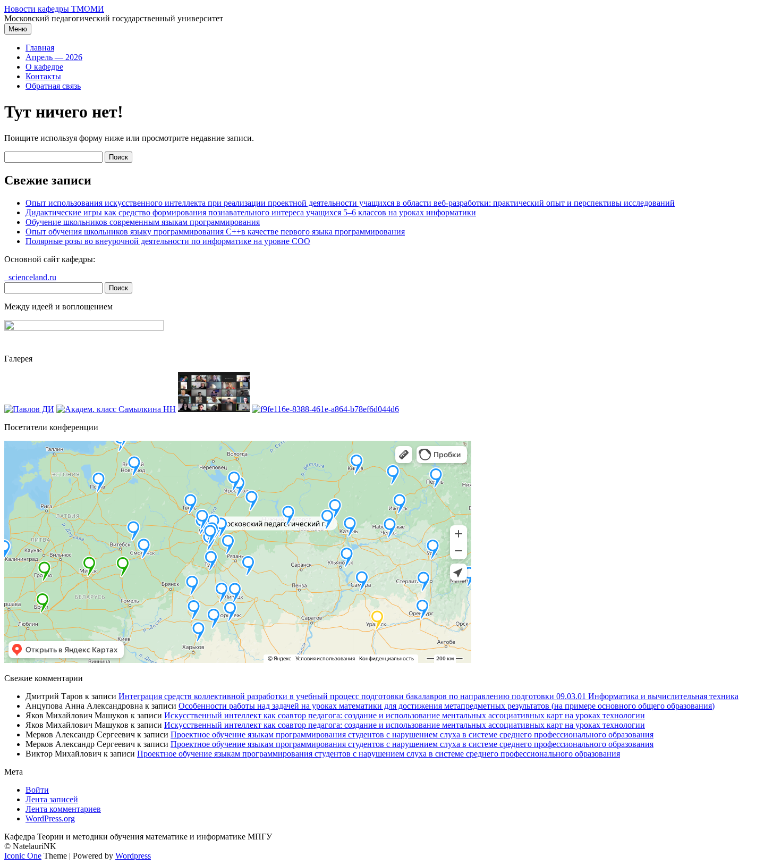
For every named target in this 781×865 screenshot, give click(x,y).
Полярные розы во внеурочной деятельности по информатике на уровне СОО (168, 241)
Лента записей (52, 799)
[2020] (29, 409)
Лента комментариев (63, 808)
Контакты (43, 76)
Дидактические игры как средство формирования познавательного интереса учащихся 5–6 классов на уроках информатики (251, 212)
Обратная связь (53, 85)
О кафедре (44, 66)
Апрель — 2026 (54, 57)
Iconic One (22, 855)
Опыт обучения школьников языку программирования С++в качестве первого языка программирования (215, 231)
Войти (37, 789)
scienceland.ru (30, 277)
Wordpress (133, 855)
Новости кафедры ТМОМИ (54, 8)
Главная (40, 47)
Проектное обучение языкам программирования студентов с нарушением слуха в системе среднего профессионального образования (412, 734)
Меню (18, 29)
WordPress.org (50, 818)
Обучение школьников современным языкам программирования (143, 221)
